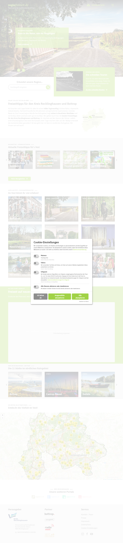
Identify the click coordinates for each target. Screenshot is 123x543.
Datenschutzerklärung (79, 249)
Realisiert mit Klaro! (84, 301)
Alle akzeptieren (80, 296)
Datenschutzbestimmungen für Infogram (58, 280)
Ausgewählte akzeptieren (60, 296)
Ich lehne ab (40, 296)
